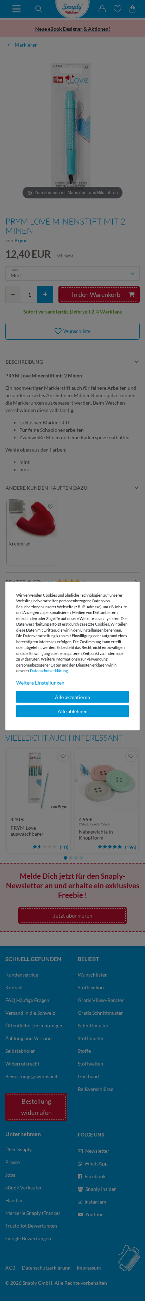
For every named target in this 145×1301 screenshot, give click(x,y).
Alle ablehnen (73, 711)
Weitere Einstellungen (40, 682)
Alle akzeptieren (72, 697)
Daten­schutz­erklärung (49, 670)
